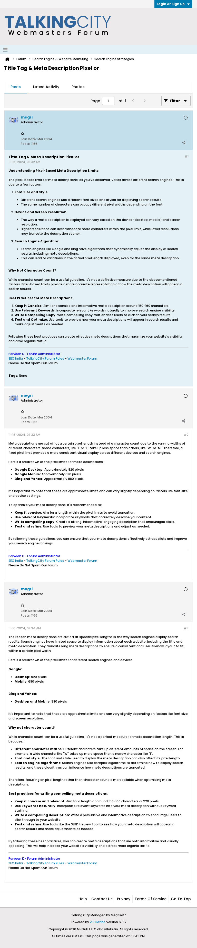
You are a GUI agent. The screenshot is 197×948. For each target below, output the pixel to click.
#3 (186, 628)
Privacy (123, 898)
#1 (186, 156)
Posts (16, 86)
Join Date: (29, 139)
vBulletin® (97, 922)
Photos (78, 86)
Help (82, 898)
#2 (186, 435)
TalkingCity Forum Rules (45, 358)
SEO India (15, 358)
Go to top (181, 898)
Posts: (26, 144)
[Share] (183, 142)
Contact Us (102, 898)
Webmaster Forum (82, 358)
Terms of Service (150, 898)
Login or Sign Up (171, 4)
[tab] (15, 87)
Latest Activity (46, 86)
